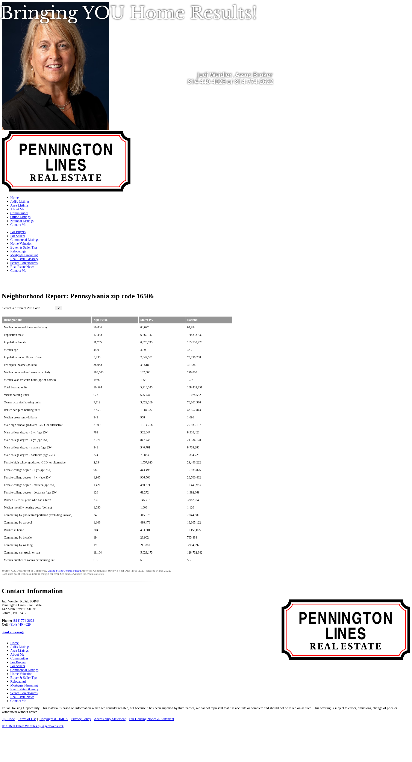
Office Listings (20, 217)
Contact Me (18, 224)
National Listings (21, 221)
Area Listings (19, 205)
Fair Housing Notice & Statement (151, 719)
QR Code (8, 719)
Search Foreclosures (24, 263)
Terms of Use (27, 719)
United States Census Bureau (64, 570)
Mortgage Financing (24, 255)
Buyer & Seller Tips (23, 247)
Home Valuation (21, 243)
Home (14, 197)
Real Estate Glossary (24, 259)
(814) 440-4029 (20, 624)
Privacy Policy (81, 719)
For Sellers (17, 236)
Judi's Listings (19, 201)
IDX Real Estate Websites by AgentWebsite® (33, 726)
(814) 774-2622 (23, 620)
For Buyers (18, 232)
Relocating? (18, 251)
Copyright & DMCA (53, 719)
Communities (19, 213)
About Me (17, 209)
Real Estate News (22, 267)
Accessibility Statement (110, 719)
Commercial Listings (24, 239)
